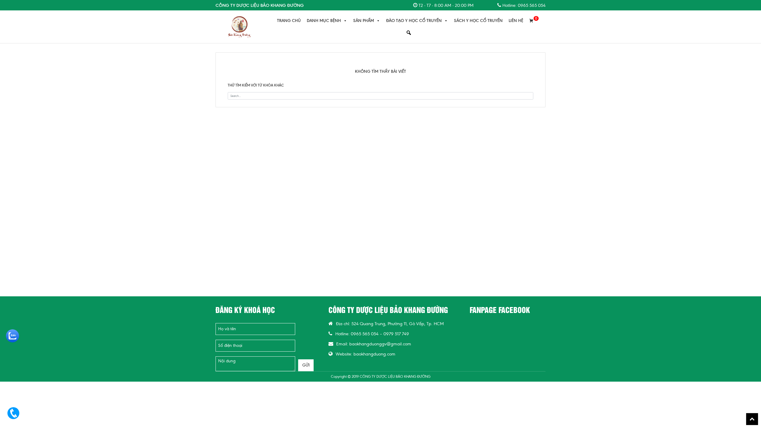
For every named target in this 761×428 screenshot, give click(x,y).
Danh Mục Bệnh (324, 20)
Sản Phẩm (363, 20)
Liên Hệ (516, 20)
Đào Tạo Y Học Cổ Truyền (414, 20)
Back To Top (752, 419)
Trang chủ (289, 20)
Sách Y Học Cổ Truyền (478, 20)
